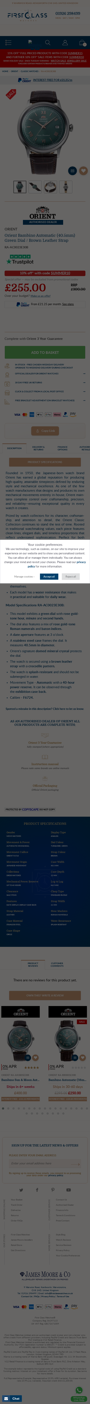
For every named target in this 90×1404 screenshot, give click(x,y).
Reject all (71, 576)
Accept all (49, 576)
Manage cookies (23, 576)
